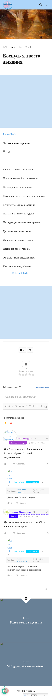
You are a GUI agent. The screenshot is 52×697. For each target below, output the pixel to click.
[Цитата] (26, 406)
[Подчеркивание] (12, 406)
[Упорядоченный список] (19, 406)
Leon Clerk (9, 134)
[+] (40, 406)
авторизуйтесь (42, 386)
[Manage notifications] (6, 690)
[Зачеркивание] (16, 406)
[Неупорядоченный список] (23, 406)
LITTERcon (9, 47)
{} (37, 406)
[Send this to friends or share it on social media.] (30, 350)
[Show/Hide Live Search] (40, 5)
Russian (33, 695)
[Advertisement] (26, 101)
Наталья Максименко (21, 511)
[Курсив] (9, 406)
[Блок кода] (30, 406)
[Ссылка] (33, 406)
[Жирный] (5, 406)
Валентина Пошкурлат (21, 438)
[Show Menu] (47, 4)
